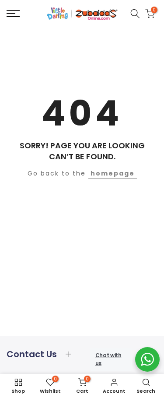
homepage (113, 173)
